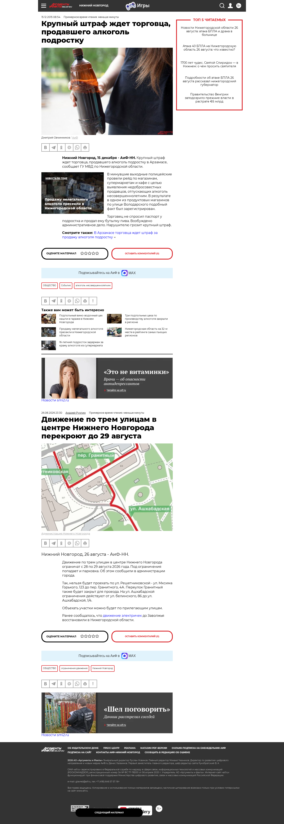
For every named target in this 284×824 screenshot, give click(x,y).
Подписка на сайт (79, 752)
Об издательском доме (83, 748)
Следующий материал (109, 812)
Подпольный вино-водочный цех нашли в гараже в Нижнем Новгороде (80, 319)
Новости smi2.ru (55, 400)
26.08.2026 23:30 (51, 412)
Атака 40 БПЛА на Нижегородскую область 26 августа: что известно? (209, 47)
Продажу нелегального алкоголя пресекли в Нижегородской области (81, 332)
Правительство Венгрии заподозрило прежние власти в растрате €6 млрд (209, 98)
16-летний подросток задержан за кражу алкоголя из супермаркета (81, 344)
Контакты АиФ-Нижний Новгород (118, 752)
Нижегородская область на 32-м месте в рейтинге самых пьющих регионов (146, 332)
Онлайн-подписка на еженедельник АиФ (199, 748)
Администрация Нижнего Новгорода (65, 533)
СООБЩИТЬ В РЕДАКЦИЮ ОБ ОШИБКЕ (167, 752)
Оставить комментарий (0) (142, 253)
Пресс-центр (111, 748)
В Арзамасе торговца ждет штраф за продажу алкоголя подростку (110, 235)
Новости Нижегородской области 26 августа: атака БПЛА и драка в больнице (209, 31)
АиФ (75, 137)
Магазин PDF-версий (153, 748)
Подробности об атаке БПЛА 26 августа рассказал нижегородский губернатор (209, 81)
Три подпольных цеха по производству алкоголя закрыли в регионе (146, 319)
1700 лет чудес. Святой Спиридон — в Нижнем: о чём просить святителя (209, 64)
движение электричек (122, 616)
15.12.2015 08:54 (50, 17)
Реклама (130, 748)
